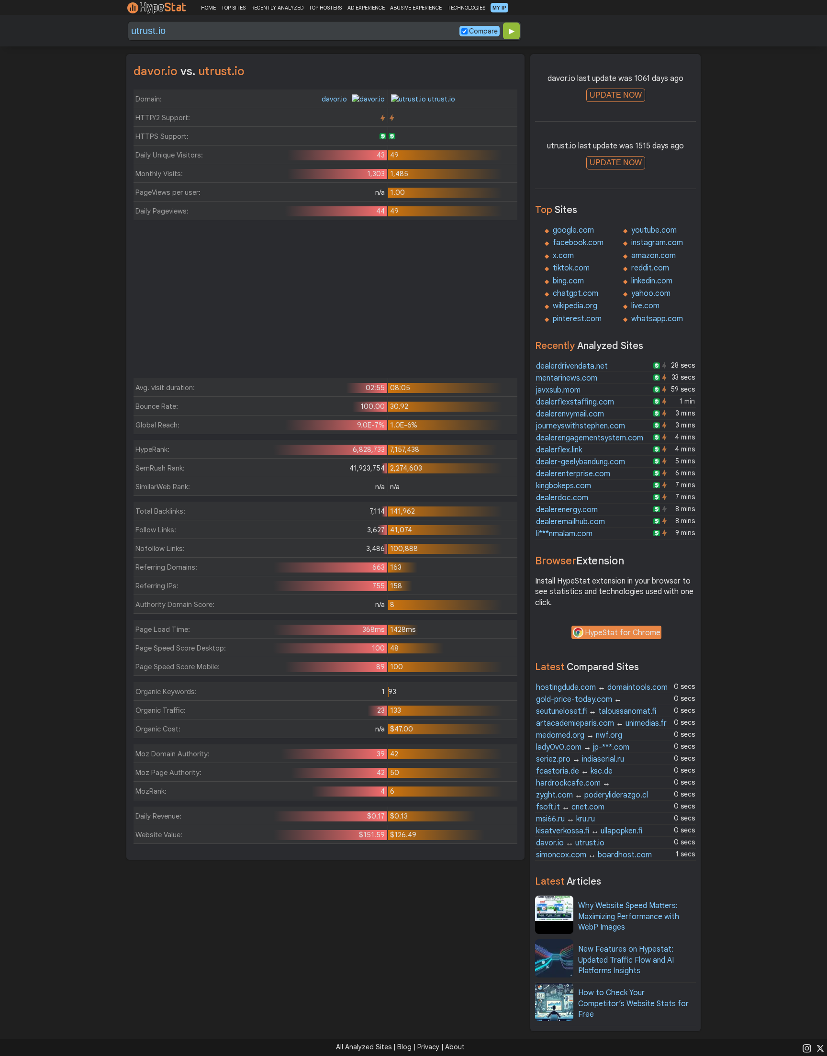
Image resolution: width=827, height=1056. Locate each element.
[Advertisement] (325, 302)
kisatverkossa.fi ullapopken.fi (589, 831)
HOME (208, 7)
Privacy (428, 1047)
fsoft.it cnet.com (570, 807)
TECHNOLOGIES (466, 7)
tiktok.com (571, 268)
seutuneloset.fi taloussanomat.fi (596, 711)
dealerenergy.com (567, 510)
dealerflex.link (559, 450)
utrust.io (440, 99)
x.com (563, 255)
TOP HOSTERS (325, 7)
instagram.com (657, 242)
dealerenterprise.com (573, 474)
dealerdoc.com (562, 498)
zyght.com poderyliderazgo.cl (592, 795)
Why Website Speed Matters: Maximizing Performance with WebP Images (628, 916)
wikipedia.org (575, 306)
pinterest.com (577, 319)
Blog (404, 1047)
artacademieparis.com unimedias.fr (601, 723)
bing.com (568, 281)
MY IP (499, 7)
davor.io (335, 99)
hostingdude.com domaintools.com (602, 687)
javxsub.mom (558, 390)
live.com (645, 306)
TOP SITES (233, 7)
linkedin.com (651, 281)
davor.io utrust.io (570, 843)
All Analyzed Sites (363, 1047)
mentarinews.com (566, 378)
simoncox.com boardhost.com (594, 855)
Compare (483, 31)
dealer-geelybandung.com (580, 462)
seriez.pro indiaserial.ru (580, 759)
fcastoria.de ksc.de (574, 771)
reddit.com (650, 268)
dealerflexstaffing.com (575, 402)
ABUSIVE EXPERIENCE (416, 7)
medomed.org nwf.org (579, 735)
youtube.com (654, 230)
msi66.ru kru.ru (565, 819)
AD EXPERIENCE (366, 7)
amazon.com (653, 255)
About (455, 1047)
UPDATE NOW (616, 95)
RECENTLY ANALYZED (277, 7)
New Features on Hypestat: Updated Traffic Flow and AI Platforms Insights (626, 960)
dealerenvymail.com (570, 414)
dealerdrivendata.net (572, 366)
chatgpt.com (575, 293)
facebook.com (578, 242)
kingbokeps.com (563, 486)
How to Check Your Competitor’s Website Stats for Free (633, 1003)
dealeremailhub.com (570, 522)
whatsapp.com (657, 319)
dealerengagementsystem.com (589, 438)
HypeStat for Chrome (622, 633)
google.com (573, 230)
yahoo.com (651, 293)
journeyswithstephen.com (580, 426)
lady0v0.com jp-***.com (582, 747)
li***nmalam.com (564, 534)
